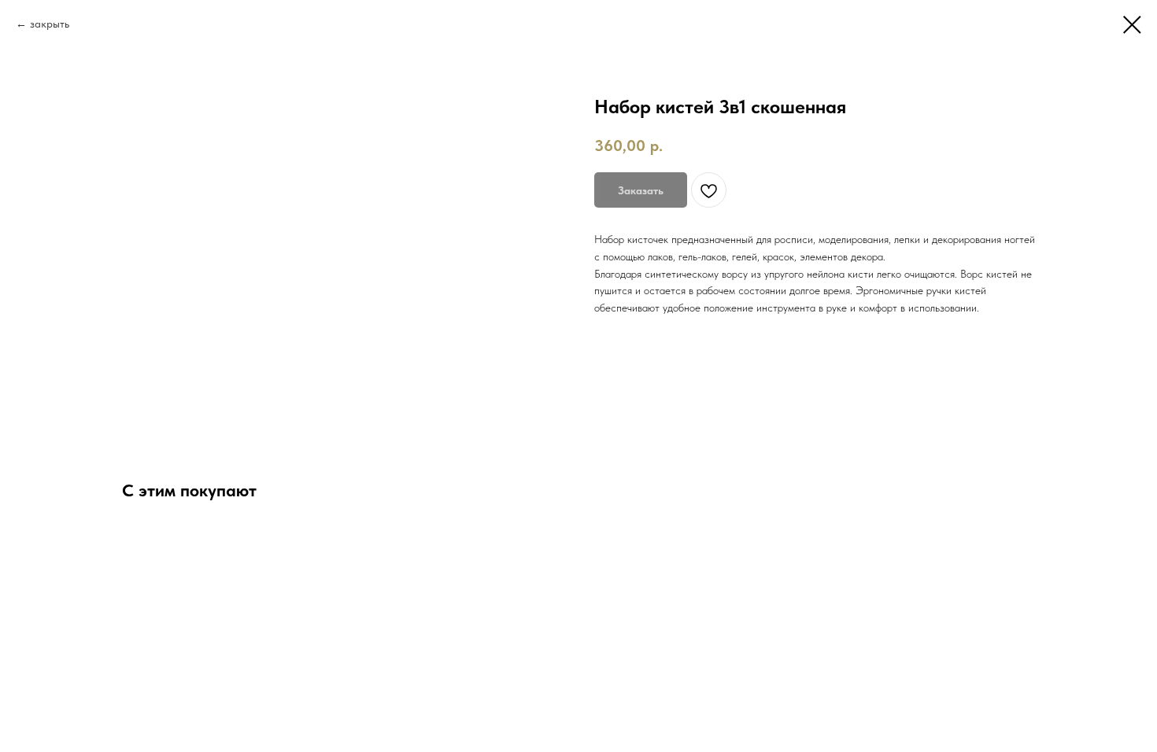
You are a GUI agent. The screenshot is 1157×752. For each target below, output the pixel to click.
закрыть (49, 23)
